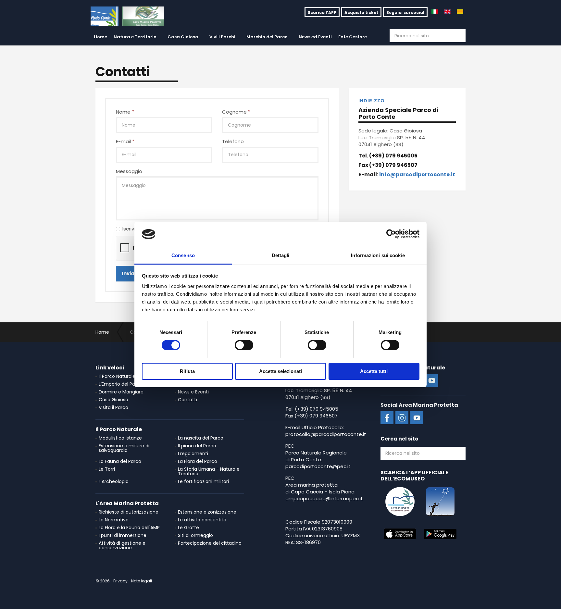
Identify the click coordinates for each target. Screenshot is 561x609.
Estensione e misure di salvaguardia (124, 448)
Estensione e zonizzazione (207, 512)
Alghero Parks (127, 16)
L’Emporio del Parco (121, 384)
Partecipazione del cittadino (210, 543)
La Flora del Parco (197, 461)
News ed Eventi (315, 37)
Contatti (187, 399)
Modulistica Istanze (120, 438)
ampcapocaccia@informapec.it (324, 498)
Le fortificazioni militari (203, 481)
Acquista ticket (361, 12)
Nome (125, 111)
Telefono (233, 141)
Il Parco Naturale (117, 376)
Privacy (120, 581)
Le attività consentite (202, 519)
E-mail (125, 141)
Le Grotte (188, 527)
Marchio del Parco (267, 37)
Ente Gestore (352, 37)
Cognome (236, 111)
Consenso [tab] (183, 255)
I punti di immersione (122, 535)
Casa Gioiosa (183, 37)
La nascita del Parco (200, 438)
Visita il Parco (113, 407)
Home (100, 37)
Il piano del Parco (197, 445)
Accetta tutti (374, 371)
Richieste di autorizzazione (128, 512)
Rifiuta (187, 371)
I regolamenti (193, 453)
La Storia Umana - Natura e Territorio (209, 471)
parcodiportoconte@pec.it (318, 466)
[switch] (244, 345)
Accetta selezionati (280, 371)
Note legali (141, 581)
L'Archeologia (114, 481)
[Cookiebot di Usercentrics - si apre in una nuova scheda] (391, 234)
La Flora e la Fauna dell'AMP (129, 527)
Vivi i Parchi (222, 37)
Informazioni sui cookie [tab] (378, 255)
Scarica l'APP (322, 12)
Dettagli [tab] (281, 255)
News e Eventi (193, 392)
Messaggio (129, 171)
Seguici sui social (405, 12)
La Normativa (114, 519)
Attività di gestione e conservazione (122, 545)
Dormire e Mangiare (121, 392)
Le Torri (107, 469)
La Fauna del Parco (120, 461)
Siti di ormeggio (195, 535)
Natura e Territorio (135, 37)
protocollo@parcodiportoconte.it (325, 434)
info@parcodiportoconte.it (417, 174)
